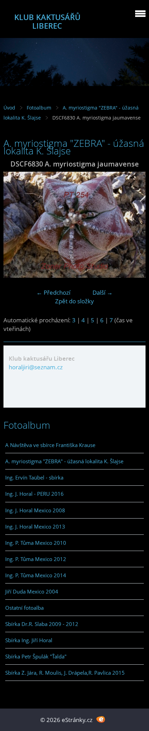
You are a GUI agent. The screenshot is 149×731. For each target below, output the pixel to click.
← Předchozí (53, 292)
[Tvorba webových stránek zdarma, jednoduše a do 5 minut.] (100, 719)
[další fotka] (134, 225)
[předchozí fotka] (15, 225)
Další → (103, 292)
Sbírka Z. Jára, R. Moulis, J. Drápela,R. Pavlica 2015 (65, 672)
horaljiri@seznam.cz (36, 367)
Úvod (9, 107)
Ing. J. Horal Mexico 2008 (35, 510)
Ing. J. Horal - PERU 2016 (34, 493)
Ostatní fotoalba (24, 607)
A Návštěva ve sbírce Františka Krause (50, 445)
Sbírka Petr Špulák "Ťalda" (36, 656)
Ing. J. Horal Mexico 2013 (35, 526)
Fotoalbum (39, 107)
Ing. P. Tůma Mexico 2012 (35, 559)
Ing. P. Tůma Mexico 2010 (35, 542)
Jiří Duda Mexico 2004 (31, 591)
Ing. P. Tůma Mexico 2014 (35, 575)
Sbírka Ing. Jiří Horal (28, 640)
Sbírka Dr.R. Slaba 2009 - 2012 (41, 623)
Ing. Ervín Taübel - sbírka (34, 477)
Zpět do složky (74, 301)
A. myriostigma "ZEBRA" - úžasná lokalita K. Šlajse (64, 461)
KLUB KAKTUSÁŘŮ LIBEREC (47, 21)
